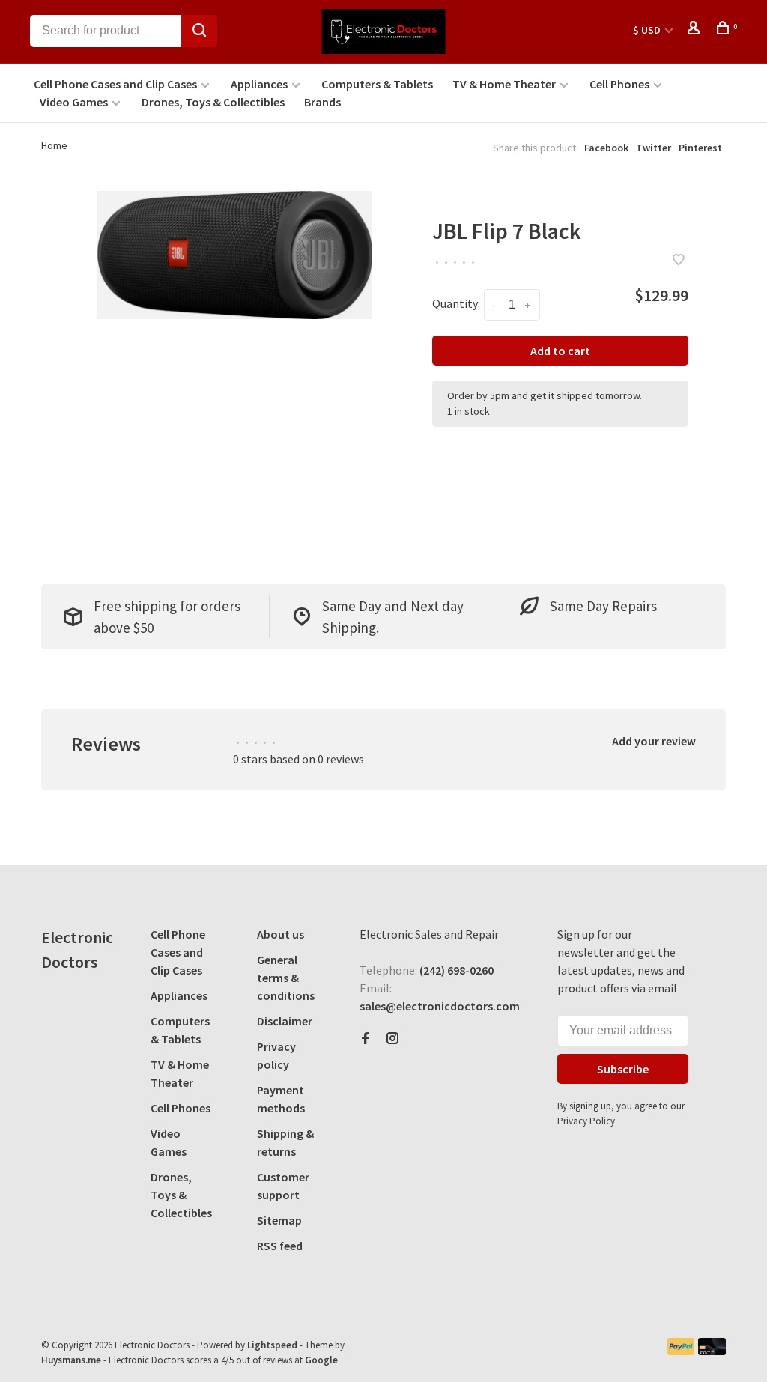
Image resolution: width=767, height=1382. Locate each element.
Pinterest (700, 147)
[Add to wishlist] (679, 260)
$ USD (648, 30)
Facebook (606, 147)
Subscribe (623, 1068)
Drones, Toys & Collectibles (213, 101)
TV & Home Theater (504, 83)
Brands (322, 101)
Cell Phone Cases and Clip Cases (115, 83)
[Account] (695, 30)
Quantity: (456, 303)
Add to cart (560, 350)
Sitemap (279, 1220)
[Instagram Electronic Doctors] (392, 1038)
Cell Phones (619, 83)
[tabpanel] (234, 255)
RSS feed (280, 1245)
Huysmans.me (72, 1360)
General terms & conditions (286, 977)
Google (321, 1360)
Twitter (653, 147)
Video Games (74, 101)
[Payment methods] (681, 1350)
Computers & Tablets (377, 83)
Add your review (654, 740)
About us (280, 934)
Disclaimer (284, 1020)
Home (54, 145)
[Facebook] (366, 1038)
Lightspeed (272, 1345)
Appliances (259, 83)
